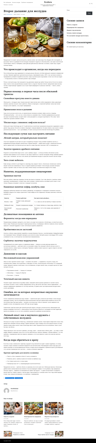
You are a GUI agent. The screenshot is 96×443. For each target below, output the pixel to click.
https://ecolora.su (14, 390)
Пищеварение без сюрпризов (32, 416)
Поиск (68, 10)
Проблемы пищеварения (27, 2)
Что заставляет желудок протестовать (78, 35)
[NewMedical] (6, 391)
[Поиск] (91, 3)
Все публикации (7, 2)
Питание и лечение (8, 4)
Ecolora (48, 2)
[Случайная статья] (89, 3)
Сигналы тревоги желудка (74, 33)
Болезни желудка (16, 2)
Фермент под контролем (52, 416)
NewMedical (10, 14)
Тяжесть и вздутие (9, 416)
